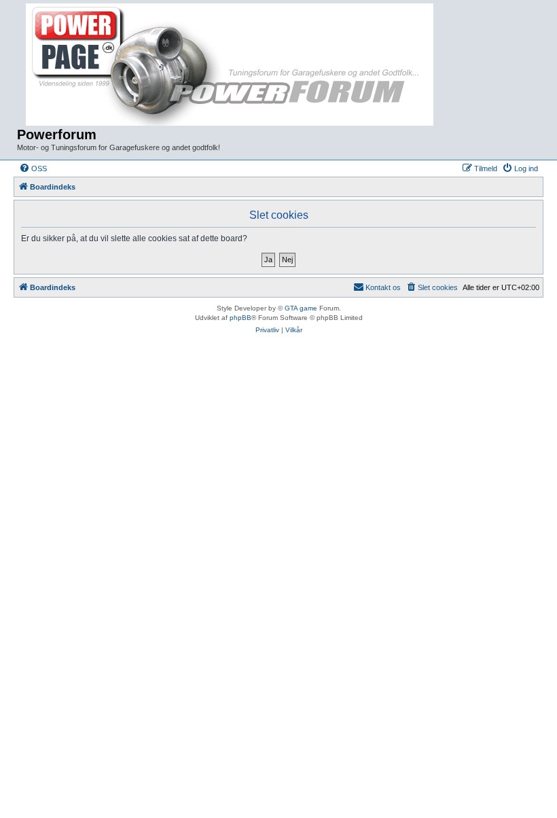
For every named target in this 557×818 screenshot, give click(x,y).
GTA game (301, 308)
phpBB (240, 317)
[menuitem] (33, 168)
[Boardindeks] (231, 65)
